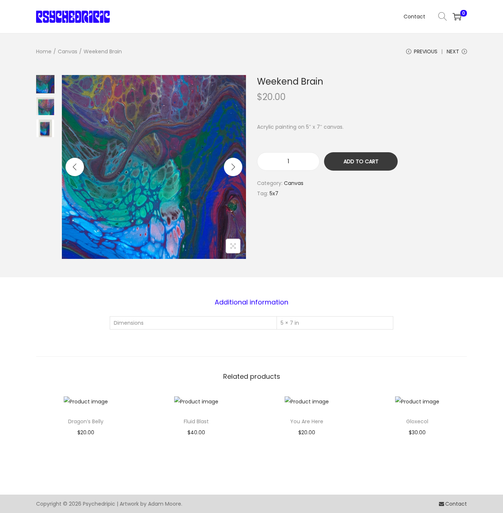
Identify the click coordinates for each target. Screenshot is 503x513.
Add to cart (361, 161)
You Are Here (306, 421)
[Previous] (75, 167)
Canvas (67, 51)
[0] (457, 16)
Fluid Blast (196, 421)
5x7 (274, 193)
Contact (456, 503)
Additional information (251, 302)
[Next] (233, 167)
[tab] (251, 302)
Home (44, 51)
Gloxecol (417, 421)
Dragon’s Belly (85, 421)
